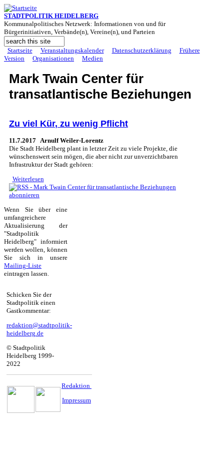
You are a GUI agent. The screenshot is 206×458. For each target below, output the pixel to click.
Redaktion (77, 385)
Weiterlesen (28, 179)
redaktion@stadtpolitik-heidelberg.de (39, 329)
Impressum (76, 400)
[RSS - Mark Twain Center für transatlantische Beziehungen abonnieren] (103, 195)
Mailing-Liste (23, 265)
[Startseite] (20, 8)
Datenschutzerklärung (142, 50)
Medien (92, 58)
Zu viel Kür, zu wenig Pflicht (68, 124)
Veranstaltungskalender (72, 50)
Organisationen (53, 58)
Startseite (20, 50)
